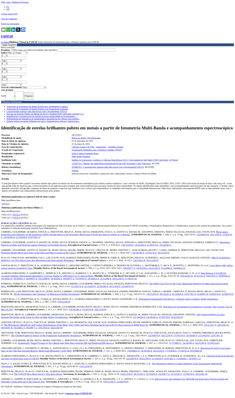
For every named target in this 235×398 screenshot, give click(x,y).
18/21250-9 (215, 234)
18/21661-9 (139, 260)
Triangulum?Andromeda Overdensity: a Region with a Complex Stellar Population (178, 299)
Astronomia (101, 147)
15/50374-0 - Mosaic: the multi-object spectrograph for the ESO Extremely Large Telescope (111, 163)
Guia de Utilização (9, 19)
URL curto (5, 2)
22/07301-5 (33, 237)
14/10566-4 (56, 278)
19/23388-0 (44, 278)
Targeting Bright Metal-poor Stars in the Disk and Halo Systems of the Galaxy (38, 253)
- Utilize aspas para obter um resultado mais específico (29, 50)
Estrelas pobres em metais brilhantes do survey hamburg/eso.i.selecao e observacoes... (43, 121)
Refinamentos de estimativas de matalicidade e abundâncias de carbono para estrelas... (43, 119)
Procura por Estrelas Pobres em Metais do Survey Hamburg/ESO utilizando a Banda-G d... (46, 114)
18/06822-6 (179, 268)
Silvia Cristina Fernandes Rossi (85, 153)
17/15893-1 (175, 343)
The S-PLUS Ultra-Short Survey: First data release (38, 374)
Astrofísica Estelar (115, 147)
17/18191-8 (130, 278)
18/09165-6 (224, 276)
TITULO (5, 204)
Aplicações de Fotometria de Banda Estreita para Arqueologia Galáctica (37, 106)
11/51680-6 (105, 278)
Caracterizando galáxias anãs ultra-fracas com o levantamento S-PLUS (37, 111)
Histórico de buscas (20, 2)
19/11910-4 (80, 278)
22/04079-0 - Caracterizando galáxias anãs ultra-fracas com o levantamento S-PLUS (108, 167)
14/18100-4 (9, 237)
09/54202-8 (187, 276)
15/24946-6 (166, 268)
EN (8, 9)
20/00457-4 (31, 278)
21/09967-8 (202, 294)
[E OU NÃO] (4, 55)
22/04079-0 (203, 234)
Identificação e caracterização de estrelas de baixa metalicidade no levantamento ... (42, 116)
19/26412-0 (93, 278)
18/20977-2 (129, 268)
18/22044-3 (165, 245)
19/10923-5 (6, 278)
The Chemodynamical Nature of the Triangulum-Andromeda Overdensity (46, 335)
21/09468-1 (182, 358)
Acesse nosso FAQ (9, 14)
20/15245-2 (165, 294)
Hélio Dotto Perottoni (81, 156)
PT (8, 7)
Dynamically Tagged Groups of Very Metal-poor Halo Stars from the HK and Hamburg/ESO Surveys (66, 343)
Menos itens (15, 200)
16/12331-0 (199, 276)
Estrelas (75, 170)
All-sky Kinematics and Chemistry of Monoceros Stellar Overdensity (47, 294)
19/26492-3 (19, 278)
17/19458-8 (171, 351)
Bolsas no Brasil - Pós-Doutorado (86, 138)
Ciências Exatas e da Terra (83, 147)
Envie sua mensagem (10, 24)
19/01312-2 (211, 276)
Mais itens (5, 200)
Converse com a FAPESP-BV (78, 393)
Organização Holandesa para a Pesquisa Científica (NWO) (97, 150)
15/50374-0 (152, 245)
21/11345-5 (176, 374)
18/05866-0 (195, 351)
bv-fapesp (5, 42)
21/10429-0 (21, 237)
